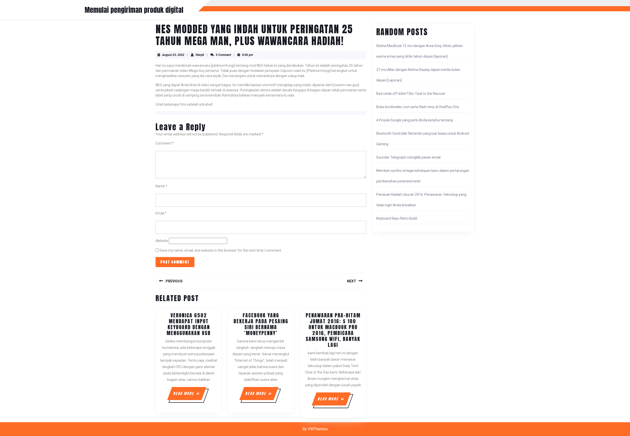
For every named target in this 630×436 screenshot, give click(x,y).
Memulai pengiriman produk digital (134, 10)
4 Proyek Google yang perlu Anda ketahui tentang (414, 120)
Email (161, 213)
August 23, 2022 (173, 55)
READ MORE (189, 395)
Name (161, 186)
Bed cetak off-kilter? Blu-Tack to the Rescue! (410, 94)
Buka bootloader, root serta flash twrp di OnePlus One (417, 107)
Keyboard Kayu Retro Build (396, 218)
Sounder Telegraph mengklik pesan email (408, 157)
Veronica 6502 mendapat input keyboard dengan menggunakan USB (189, 324)
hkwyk (200, 55)
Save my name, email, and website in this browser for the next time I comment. (220, 250)
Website (162, 241)
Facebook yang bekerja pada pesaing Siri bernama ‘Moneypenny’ (261, 324)
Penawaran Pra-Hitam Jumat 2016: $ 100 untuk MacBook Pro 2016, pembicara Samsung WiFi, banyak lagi (333, 330)
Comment (165, 143)
